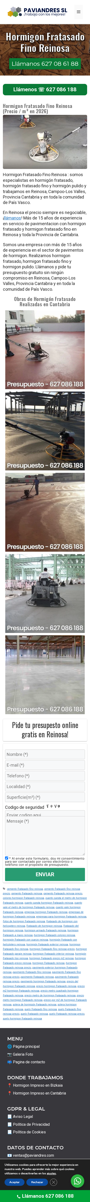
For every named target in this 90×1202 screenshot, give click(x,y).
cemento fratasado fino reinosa (25, 889)
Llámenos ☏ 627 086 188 (45, 89)
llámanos (12, 217)
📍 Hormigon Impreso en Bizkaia (35, 1085)
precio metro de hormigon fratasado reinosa (50, 995)
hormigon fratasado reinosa (48, 963)
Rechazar (37, 1182)
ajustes (51, 1173)
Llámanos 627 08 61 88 (45, 63)
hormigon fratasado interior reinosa (53, 953)
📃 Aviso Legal (20, 1116)
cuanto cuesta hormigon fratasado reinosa (48, 902)
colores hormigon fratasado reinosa (23, 898)
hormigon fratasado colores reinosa (54, 935)
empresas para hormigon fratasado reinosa (61, 916)
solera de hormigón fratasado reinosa (34, 1004)
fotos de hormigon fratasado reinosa (24, 921)
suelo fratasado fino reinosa (40, 1009)
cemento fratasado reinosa (26, 893)
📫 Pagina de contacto (26, 1062)
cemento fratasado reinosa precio (62, 893)
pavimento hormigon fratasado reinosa (43, 981)
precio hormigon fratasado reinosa (56, 986)
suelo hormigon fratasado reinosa (22, 1018)
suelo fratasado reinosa (34, 1013)
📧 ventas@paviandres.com (30, 1155)
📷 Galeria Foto (20, 1054)
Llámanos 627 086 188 (48, 1196)
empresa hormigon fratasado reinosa (45, 912)
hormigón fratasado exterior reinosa (47, 944)
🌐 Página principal (23, 1046)
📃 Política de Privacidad (28, 1124)
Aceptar (14, 1182)
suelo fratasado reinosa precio (66, 1013)
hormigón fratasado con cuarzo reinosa (25, 939)
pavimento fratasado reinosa (37, 976)
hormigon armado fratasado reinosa (45, 930)
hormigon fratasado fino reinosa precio (52, 949)
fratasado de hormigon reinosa (44, 925)
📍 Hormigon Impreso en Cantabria (36, 1093)
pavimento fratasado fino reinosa (32, 972)
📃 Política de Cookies (26, 1132)
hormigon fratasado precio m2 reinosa (51, 958)
